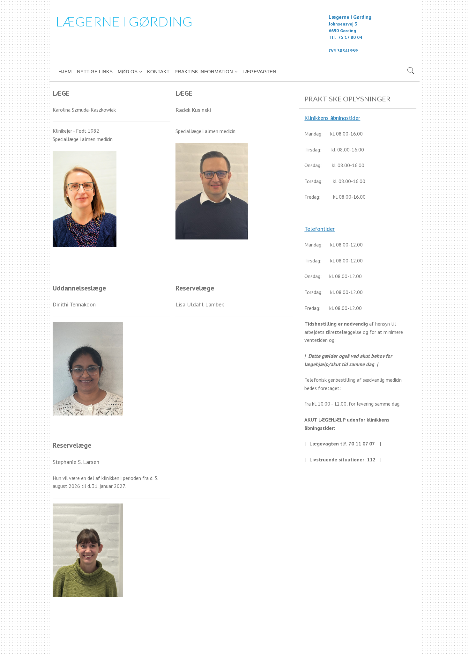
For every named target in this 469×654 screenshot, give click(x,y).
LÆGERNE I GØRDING (124, 21)
